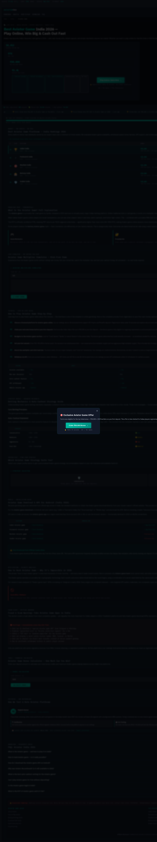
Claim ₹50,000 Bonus (77, 425)
